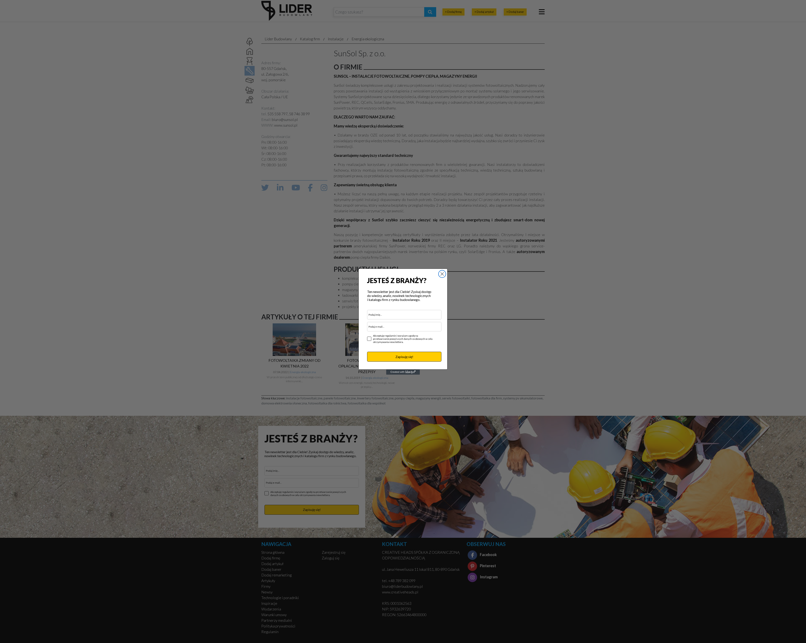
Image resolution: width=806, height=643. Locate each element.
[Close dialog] (442, 274)
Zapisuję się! (404, 357)
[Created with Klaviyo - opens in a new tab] (403, 372)
